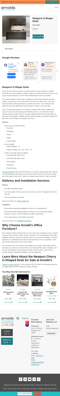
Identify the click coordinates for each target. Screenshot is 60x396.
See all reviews (11, 74)
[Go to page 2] (39, 82)
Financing (53, 385)
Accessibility (33, 388)
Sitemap (10, 388)
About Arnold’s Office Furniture (26, 385)
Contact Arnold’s (7, 172)
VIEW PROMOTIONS (52, 2)
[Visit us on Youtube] (30, 379)
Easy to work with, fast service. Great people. (46, 70)
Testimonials (7, 385)
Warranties (47, 385)
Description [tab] (9, 49)
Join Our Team (39, 385)
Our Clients (14, 385)
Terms (4, 388)
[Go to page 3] (40, 82)
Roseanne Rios (49, 62)
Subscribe (51, 333)
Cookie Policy (25, 388)
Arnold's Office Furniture (12, 66)
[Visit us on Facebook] (20, 379)
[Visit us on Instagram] (34, 379)
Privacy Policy (16, 388)
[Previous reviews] (22, 71)
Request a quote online (9, 264)
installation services (23, 221)
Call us (24, 393)
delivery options (22, 201)
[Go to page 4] (41, 82)
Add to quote (37, 36)
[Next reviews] (56, 71)
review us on (11, 77)
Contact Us (7, 332)
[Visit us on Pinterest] (39, 379)
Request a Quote (7, 341)
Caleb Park (31, 62)
